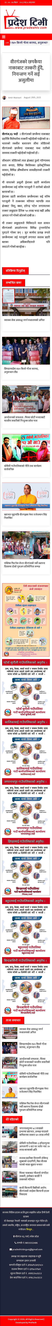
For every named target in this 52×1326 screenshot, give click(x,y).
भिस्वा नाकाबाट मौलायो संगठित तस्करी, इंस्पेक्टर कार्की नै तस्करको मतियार (33, 1176)
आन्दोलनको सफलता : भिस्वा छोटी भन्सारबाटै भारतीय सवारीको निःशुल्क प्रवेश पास (24, 419)
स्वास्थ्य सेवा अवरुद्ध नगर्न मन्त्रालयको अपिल (24, 320)
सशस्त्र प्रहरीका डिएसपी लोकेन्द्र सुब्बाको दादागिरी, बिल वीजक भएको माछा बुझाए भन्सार (33, 1161)
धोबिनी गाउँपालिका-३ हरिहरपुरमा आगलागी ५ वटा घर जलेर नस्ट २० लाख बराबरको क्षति (34, 1146)
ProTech (32, 1322)
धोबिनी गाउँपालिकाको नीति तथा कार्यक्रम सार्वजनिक (22, 467)
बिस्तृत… (30, 1229)
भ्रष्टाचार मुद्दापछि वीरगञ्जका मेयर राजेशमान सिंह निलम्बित (25, 516)
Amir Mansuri (14, 98)
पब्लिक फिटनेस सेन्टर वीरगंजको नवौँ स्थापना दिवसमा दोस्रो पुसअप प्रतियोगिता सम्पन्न (24, 565)
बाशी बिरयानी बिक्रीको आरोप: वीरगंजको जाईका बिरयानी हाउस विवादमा (34, 1191)
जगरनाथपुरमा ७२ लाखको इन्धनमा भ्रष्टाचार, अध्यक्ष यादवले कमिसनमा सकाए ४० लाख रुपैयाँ (34, 1131)
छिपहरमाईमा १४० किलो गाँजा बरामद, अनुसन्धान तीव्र (21, 370)
